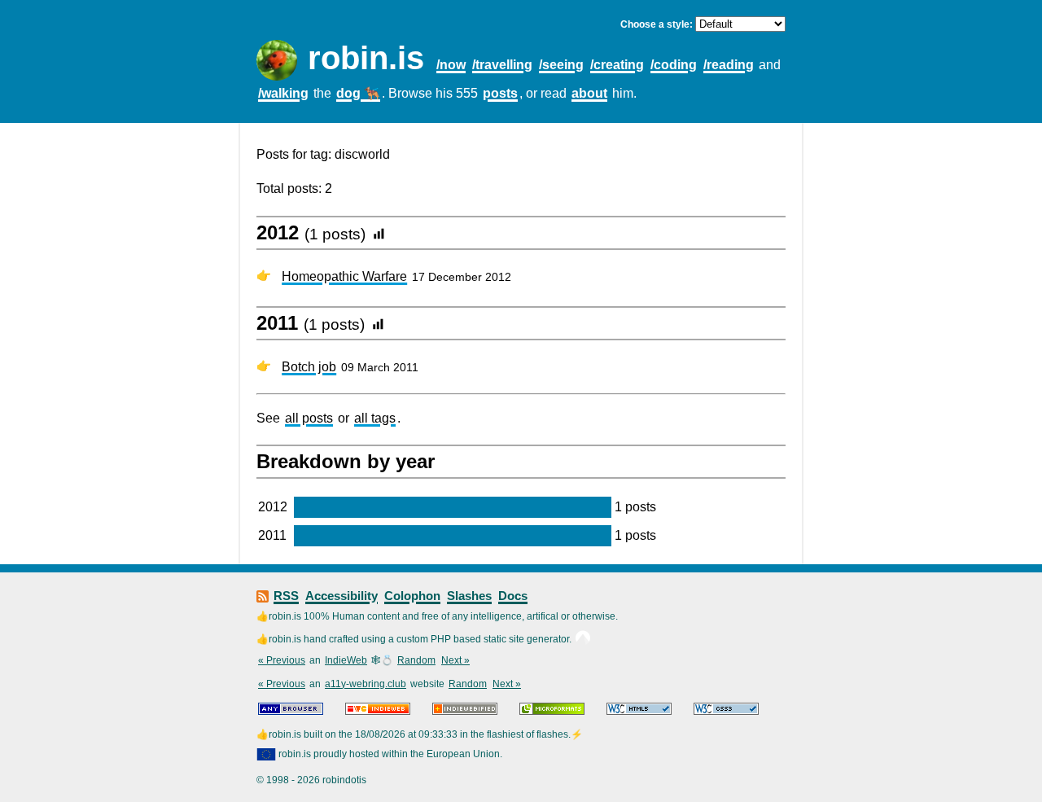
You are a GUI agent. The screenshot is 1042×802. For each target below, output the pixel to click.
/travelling (502, 65)
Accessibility (341, 596)
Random (416, 660)
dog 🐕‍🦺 (358, 93)
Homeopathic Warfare (344, 276)
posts (500, 93)
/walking (283, 93)
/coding (673, 65)
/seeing (561, 65)
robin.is (366, 58)
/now (451, 65)
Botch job (309, 367)
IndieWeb (346, 660)
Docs (513, 596)
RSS (286, 596)
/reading (728, 65)
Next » (455, 660)
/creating (617, 65)
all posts (309, 418)
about (589, 93)
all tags (375, 418)
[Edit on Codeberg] (583, 639)
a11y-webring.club (365, 684)
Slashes (469, 596)
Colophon (412, 596)
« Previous (281, 660)
